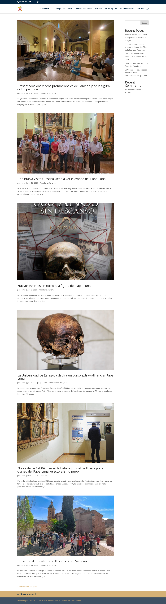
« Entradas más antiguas (27, 586)
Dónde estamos (127, 9)
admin (23, 93)
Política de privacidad (26, 594)
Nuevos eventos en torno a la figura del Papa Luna (54, 285)
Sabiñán (98, 9)
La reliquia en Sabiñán (63, 9)
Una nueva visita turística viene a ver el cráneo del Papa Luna (61, 179)
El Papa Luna (45, 9)
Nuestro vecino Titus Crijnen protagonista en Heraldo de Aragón (136, 37)
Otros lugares (111, 9)
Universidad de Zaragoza (57, 382)
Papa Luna (44, 93)
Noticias (140, 9)
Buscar (144, 23)
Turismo (52, 93)
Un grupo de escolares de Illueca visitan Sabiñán (52, 561)
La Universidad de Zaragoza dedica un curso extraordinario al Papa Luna (65, 377)
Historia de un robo (84, 9)
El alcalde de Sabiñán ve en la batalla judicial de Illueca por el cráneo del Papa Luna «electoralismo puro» (60, 470)
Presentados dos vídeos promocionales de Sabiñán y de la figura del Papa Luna (63, 87)
